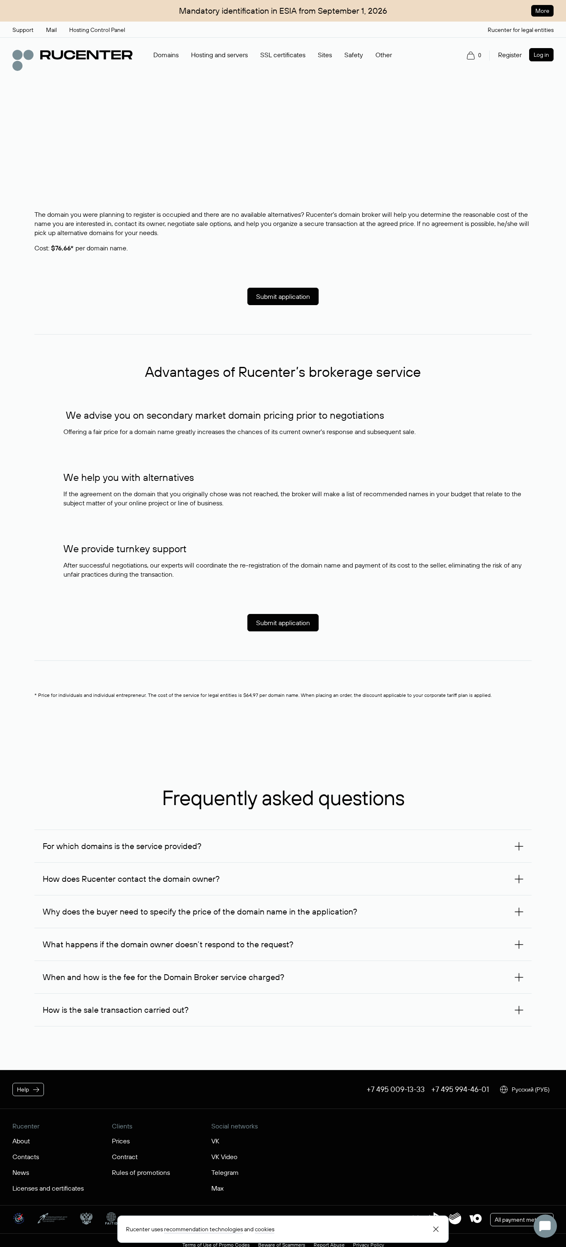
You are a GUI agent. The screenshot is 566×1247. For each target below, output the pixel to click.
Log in (541, 54)
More (542, 11)
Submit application (283, 296)
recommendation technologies (203, 1229)
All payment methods (522, 1219)
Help (23, 1089)
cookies (264, 1229)
